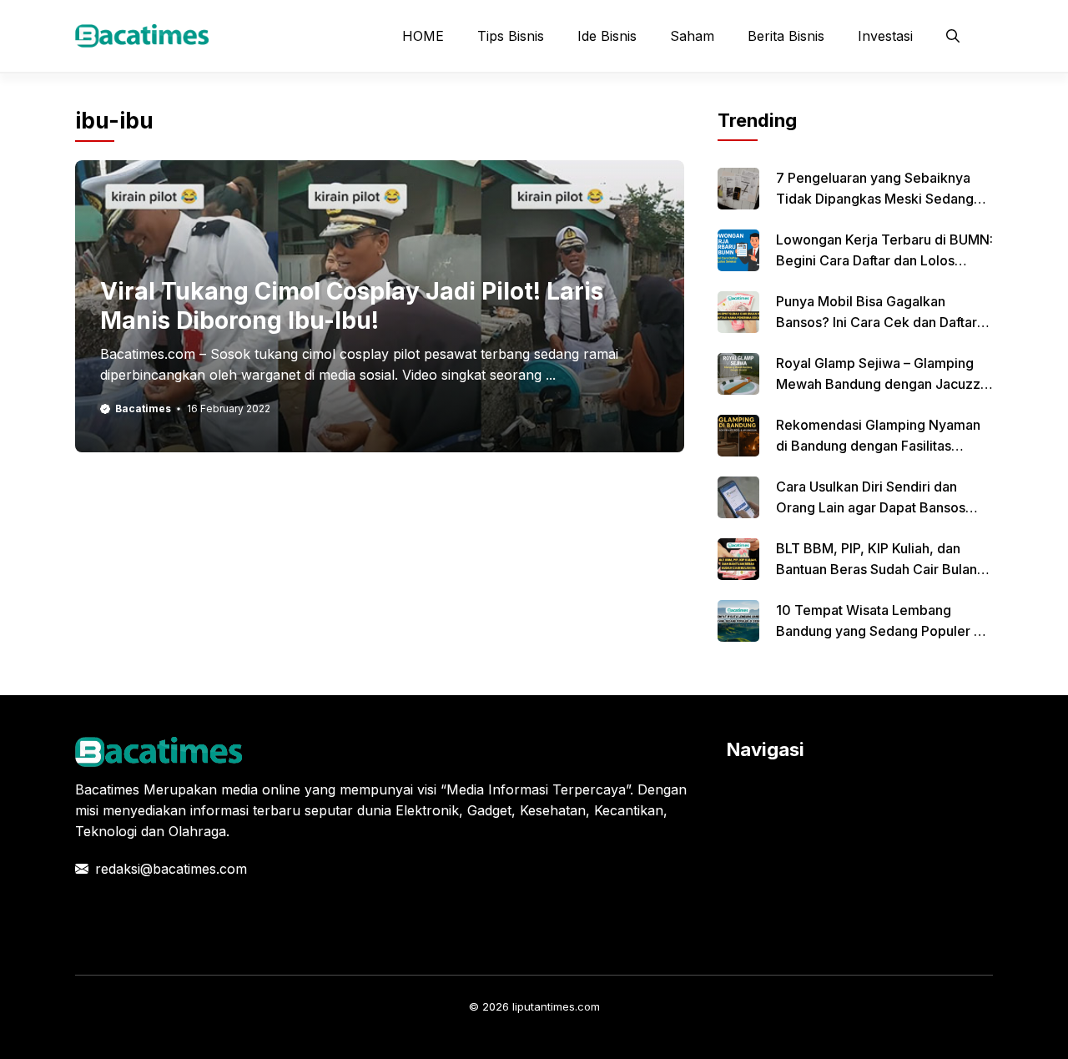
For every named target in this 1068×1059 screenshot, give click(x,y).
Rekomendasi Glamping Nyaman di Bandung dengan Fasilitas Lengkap (878, 445)
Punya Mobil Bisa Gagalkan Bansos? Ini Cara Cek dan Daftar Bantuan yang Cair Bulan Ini (876, 322)
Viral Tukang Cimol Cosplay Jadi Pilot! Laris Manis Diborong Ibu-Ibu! (351, 306)
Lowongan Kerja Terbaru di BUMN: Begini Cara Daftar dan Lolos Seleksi (884, 260)
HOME (423, 36)
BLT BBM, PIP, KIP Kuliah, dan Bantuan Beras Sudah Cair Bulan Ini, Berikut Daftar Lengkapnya (876, 569)
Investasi (885, 36)
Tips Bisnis (510, 36)
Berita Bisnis (786, 36)
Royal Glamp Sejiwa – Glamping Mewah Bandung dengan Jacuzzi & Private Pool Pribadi (880, 384)
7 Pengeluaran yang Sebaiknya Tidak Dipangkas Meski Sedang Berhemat (875, 198)
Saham (692, 36)
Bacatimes (143, 408)
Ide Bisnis (607, 36)
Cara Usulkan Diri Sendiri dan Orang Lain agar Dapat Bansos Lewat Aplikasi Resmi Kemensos (877, 507)
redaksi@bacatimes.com (171, 868)
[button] (953, 36)
